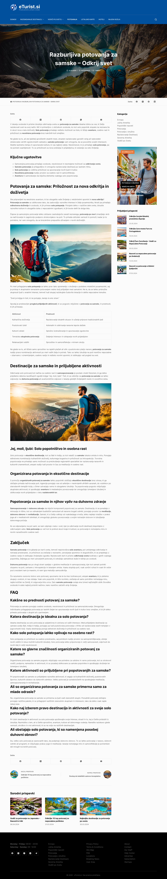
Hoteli (101, 19)
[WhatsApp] (81, 120)
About (127, 844)
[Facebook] (137, 102)
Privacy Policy (92, 844)
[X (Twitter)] (143, 102)
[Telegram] (36, 853)
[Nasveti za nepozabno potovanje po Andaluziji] (121, 257)
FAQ (88, 853)
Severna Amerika (124, 138)
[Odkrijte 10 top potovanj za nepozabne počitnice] (61, 806)
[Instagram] (24, 853)
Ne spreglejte (127, 152)
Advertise (128, 856)
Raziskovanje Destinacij (31, 19)
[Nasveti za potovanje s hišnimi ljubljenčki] (121, 269)
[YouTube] (30, 853)
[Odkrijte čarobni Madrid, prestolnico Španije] (121, 219)
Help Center (129, 853)
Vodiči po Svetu (55, 19)
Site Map (90, 850)
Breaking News (92, 859)
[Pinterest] (149, 102)
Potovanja (72, 19)
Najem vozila (114, 19)
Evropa (120, 120)
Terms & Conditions (94, 847)
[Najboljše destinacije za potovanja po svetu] (95, 806)
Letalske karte (88, 19)
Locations (90, 856)
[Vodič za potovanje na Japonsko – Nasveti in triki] (26, 806)
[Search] (156, 19)
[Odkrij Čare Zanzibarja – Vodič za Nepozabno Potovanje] (121, 244)
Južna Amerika (123, 123)
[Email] (101, 120)
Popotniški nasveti (125, 126)
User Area (90, 862)
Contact (127, 847)
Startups (128, 862)
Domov (13, 19)
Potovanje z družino (126, 132)
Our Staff (128, 850)
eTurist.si (29, 6)
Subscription (129, 859)
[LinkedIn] (155, 102)
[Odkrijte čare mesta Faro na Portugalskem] (121, 232)
